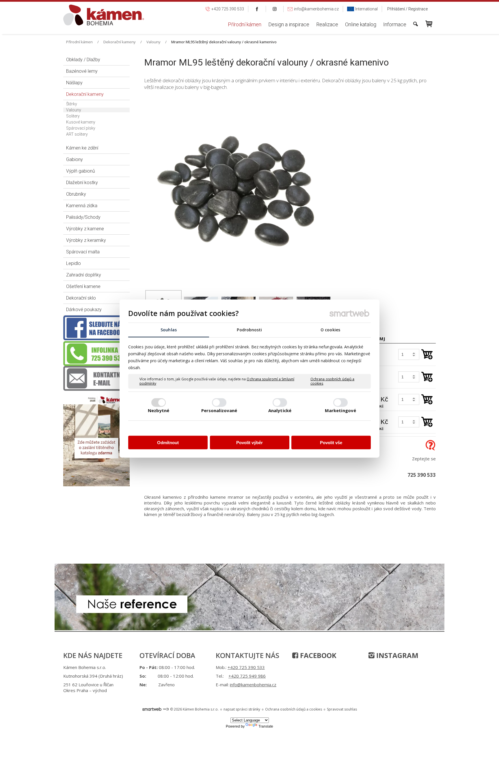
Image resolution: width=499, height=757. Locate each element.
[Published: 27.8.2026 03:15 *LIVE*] (166, 709)
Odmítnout (168, 442)
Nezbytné (159, 410)
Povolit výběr (249, 442)
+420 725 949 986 (247, 676)
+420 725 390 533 (246, 667)
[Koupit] (427, 354)
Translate (265, 726)
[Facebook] (257, 9)
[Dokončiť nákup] (429, 24)
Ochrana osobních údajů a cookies (332, 381)
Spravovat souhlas (342, 709)
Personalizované (219, 410)
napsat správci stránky (242, 709)
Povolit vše (331, 442)
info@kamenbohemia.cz (253, 684)
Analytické (279, 410)
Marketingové (340, 410)
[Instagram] (275, 9)
